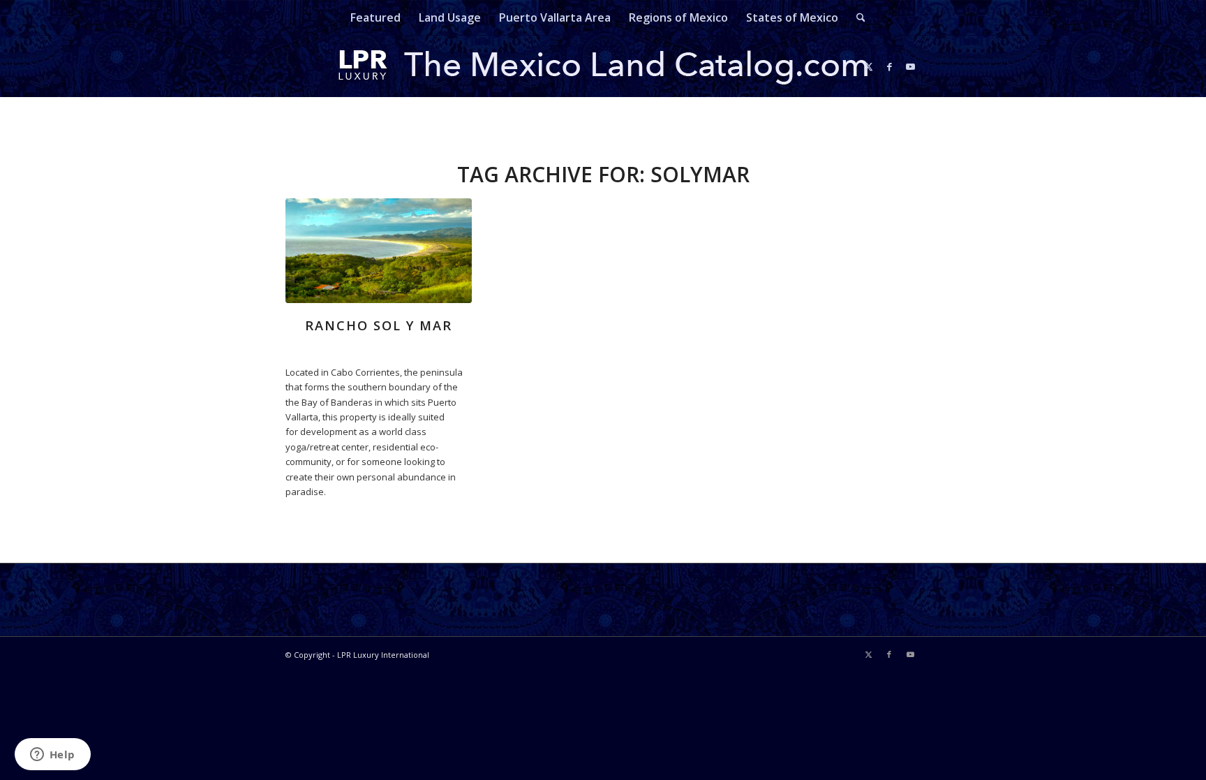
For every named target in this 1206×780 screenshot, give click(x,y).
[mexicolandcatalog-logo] (603, 66)
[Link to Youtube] (910, 66)
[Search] (856, 17)
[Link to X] (868, 66)
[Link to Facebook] (889, 66)
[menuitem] (375, 17)
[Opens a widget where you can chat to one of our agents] (52, 755)
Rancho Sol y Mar (378, 325)
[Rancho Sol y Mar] (378, 250)
